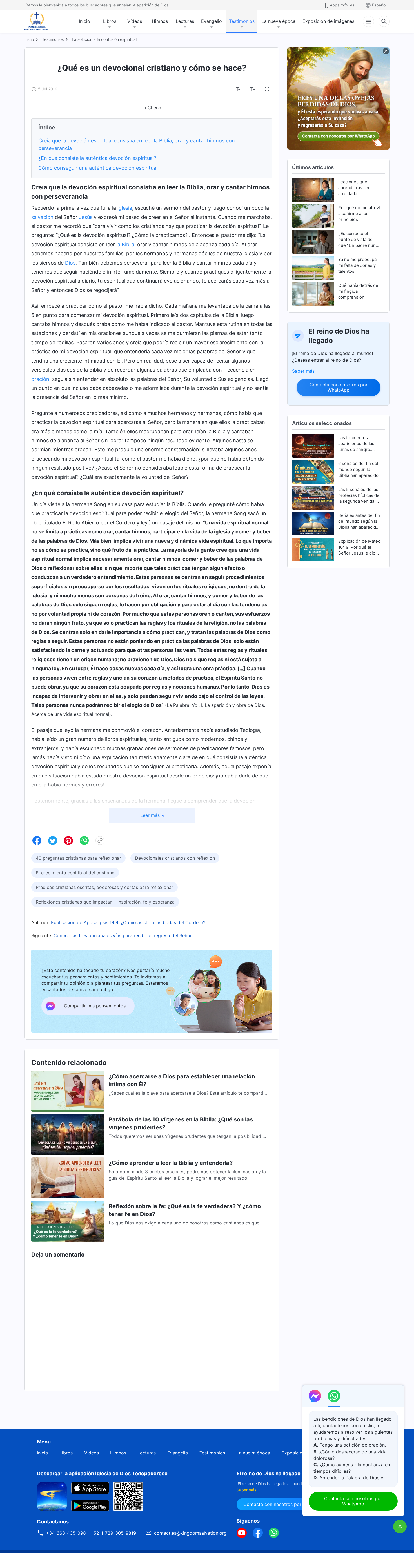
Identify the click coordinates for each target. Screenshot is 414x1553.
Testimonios (242, 21)
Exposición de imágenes (328, 21)
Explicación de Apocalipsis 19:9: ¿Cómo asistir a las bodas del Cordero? (128, 922)
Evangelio (211, 21)
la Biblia (125, 244)
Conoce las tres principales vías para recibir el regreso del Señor (123, 935)
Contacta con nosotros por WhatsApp (339, 387)
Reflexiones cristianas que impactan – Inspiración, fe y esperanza (105, 902)
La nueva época (278, 21)
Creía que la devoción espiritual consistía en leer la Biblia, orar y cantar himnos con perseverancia (136, 144)
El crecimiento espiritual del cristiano (75, 872)
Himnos (160, 21)
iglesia (124, 208)
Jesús (85, 217)
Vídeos (134, 21)
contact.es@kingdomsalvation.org (190, 1533)
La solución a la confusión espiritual (104, 39)
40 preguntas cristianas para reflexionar (78, 858)
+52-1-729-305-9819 (113, 1533)
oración (40, 379)
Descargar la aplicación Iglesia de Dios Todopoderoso (102, 1473)
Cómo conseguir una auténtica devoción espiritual (97, 168)
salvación (42, 217)
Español (379, 5)
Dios (70, 263)
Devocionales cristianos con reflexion (175, 858)
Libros (109, 21)
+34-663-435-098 (66, 1533)
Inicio (84, 21)
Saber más (303, 371)
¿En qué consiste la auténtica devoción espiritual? (97, 158)
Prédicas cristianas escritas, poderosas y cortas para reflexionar (104, 887)
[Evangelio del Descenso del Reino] (40, 21)
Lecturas (185, 21)
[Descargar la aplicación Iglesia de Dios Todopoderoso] (52, 1496)
